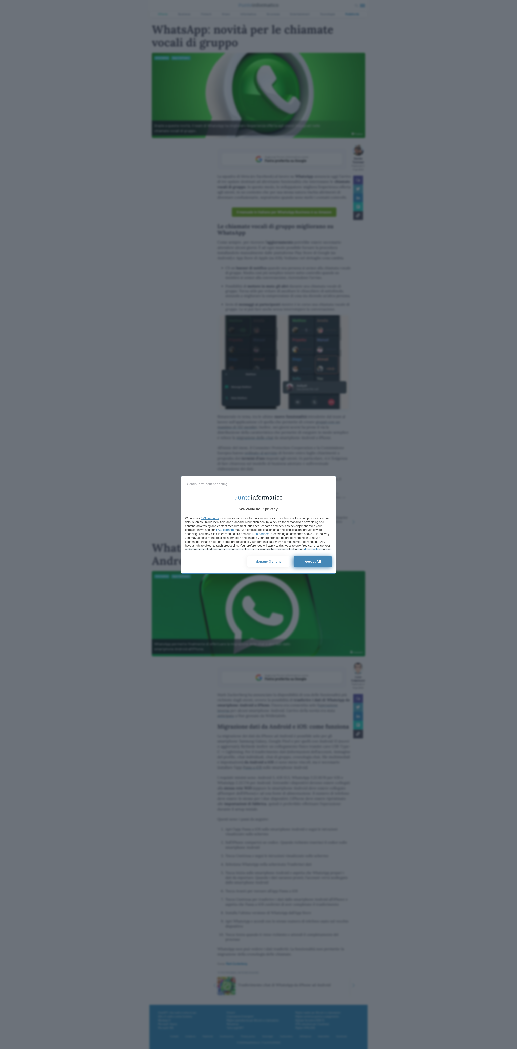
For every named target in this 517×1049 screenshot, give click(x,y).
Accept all (313, 561)
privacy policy (312, 549)
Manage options (268, 561)
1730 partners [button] (210, 518)
